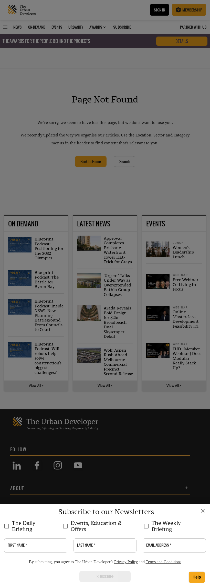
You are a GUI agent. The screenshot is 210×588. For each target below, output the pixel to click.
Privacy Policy (126, 562)
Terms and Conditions (163, 562)
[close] (203, 511)
